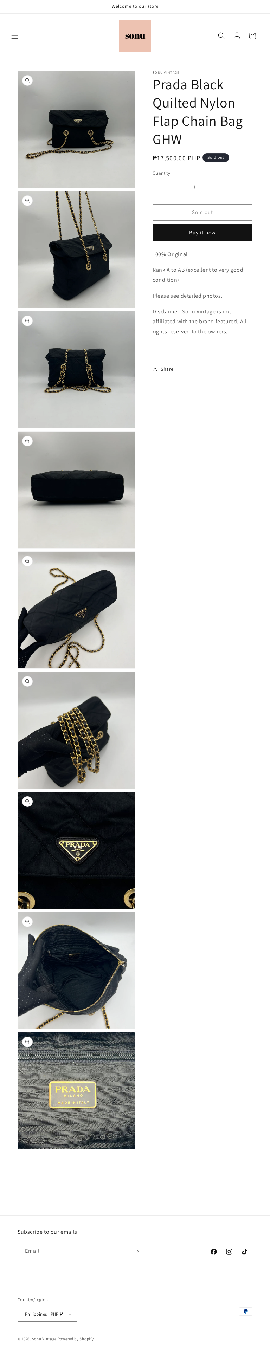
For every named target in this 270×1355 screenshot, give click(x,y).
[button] (14, 36)
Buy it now (202, 232)
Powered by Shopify (76, 1338)
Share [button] (167, 369)
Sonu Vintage (44, 1338)
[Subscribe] (136, 1251)
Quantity (161, 173)
